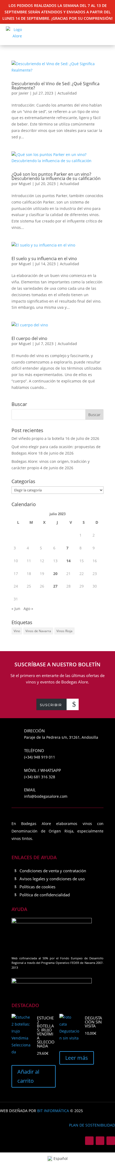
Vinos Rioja (64, 631)
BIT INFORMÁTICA (53, 1110)
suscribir (51, 705)
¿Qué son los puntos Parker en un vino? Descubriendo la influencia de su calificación (56, 176)
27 (55, 586)
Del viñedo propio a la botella (37, 438)
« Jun (15, 608)
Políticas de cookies (37, 886)
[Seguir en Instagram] (100, 1140)
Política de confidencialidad (45, 894)
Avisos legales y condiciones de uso (52, 878)
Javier (24, 93)
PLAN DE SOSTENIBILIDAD (92, 1125)
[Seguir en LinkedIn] (110, 1140)
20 (55, 573)
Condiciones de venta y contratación (53, 870)
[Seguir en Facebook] (89, 1140)
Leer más (76, 1057)
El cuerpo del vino (29, 338)
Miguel (25, 183)
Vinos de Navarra (38, 631)
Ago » (28, 608)
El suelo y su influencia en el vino (44, 258)
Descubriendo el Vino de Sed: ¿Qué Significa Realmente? (55, 86)
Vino (17, 631)
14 (68, 560)
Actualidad (67, 93)
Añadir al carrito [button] (28, 1076)
